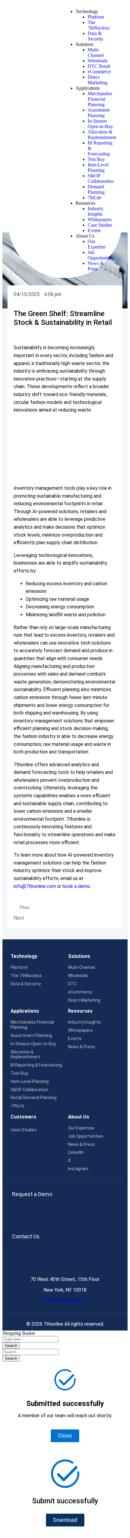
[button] (65, 1520)
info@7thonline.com (65, 1300)
